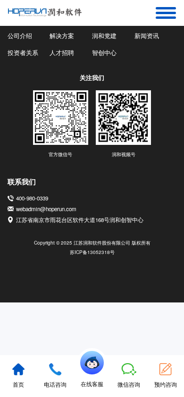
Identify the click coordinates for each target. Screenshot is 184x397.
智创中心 (104, 52)
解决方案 (62, 35)
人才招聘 (62, 52)
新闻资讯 (146, 35)
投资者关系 (23, 52)
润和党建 (104, 35)
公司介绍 (20, 35)
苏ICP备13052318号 (92, 252)
